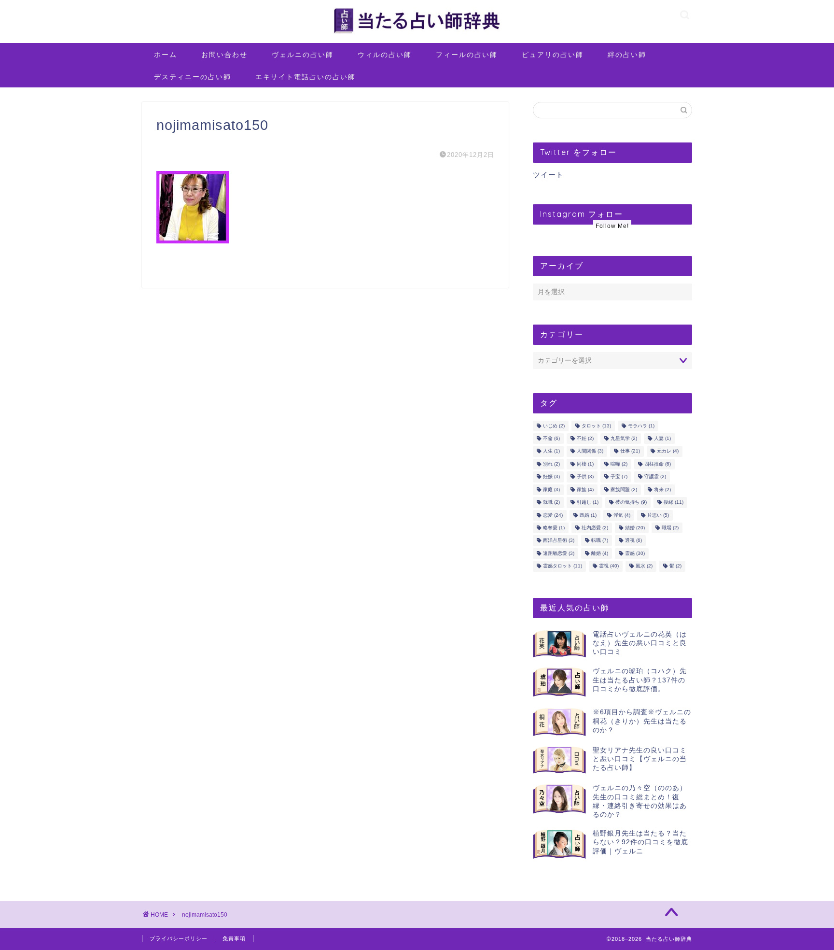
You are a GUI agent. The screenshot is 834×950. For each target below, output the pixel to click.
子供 (585, 477)
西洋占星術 (558, 540)
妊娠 (551, 477)
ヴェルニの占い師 (303, 54)
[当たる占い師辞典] (417, 33)
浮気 (621, 515)
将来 (662, 489)
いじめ (554, 425)
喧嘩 (619, 464)
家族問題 (624, 489)
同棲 (585, 464)
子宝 (619, 477)
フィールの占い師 (467, 54)
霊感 (635, 553)
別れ (551, 464)
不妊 (585, 438)
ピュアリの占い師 (553, 54)
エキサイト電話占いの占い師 (305, 76)
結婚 (635, 527)
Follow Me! (612, 226)
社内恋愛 (595, 527)
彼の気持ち (631, 502)
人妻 (662, 438)
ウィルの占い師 (385, 54)
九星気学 (624, 438)
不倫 (551, 438)
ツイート (548, 174)
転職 (599, 540)
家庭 (551, 489)
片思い (658, 515)
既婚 (588, 515)
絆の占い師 (627, 54)
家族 (585, 489)
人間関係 (590, 451)
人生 (551, 451)
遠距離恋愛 (558, 553)
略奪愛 (554, 527)
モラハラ (641, 425)
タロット (596, 425)
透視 (633, 540)
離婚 (599, 553)
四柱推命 (657, 464)
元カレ (668, 451)
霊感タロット (562, 566)
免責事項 (234, 938)
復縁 (673, 502)
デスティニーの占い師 (192, 76)
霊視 (609, 566)
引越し (587, 502)
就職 (551, 502)
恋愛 (553, 515)
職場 (670, 527)
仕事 (630, 451)
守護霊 (655, 477)
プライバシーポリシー (179, 938)
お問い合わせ (224, 54)
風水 (644, 566)
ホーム (165, 54)
